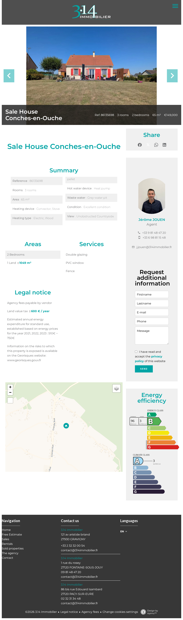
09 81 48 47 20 (71, 572)
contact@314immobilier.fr (79, 550)
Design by (152, 612)
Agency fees (90, 612)
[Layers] (116, 388)
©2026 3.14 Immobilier (41, 612)
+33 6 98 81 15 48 (154, 237)
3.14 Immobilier (72, 530)
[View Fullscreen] (10, 400)
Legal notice (69, 612)
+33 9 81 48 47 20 (154, 232)
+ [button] (10, 387)
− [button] (10, 392)
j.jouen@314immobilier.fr (154, 247)
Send (144, 369)
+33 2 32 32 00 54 (73, 545)
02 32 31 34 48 (71, 598)
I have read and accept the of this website (150, 356)
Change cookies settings (120, 612)
